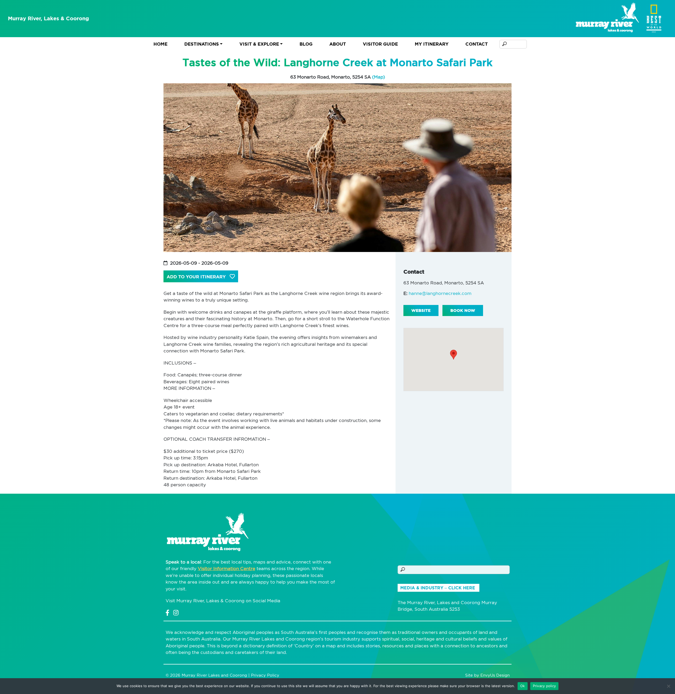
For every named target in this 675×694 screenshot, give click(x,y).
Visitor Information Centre (226, 568)
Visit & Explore (259, 44)
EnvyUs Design (495, 675)
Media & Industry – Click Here (437, 587)
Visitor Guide (380, 44)
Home (160, 44)
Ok (522, 686)
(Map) (378, 77)
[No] (668, 686)
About (337, 44)
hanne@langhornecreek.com (440, 293)
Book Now (462, 310)
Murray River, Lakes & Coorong (48, 18)
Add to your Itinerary (197, 276)
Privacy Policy (265, 675)
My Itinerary (432, 44)
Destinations (201, 44)
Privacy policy (544, 686)
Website (421, 310)
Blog (306, 44)
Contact (476, 44)
